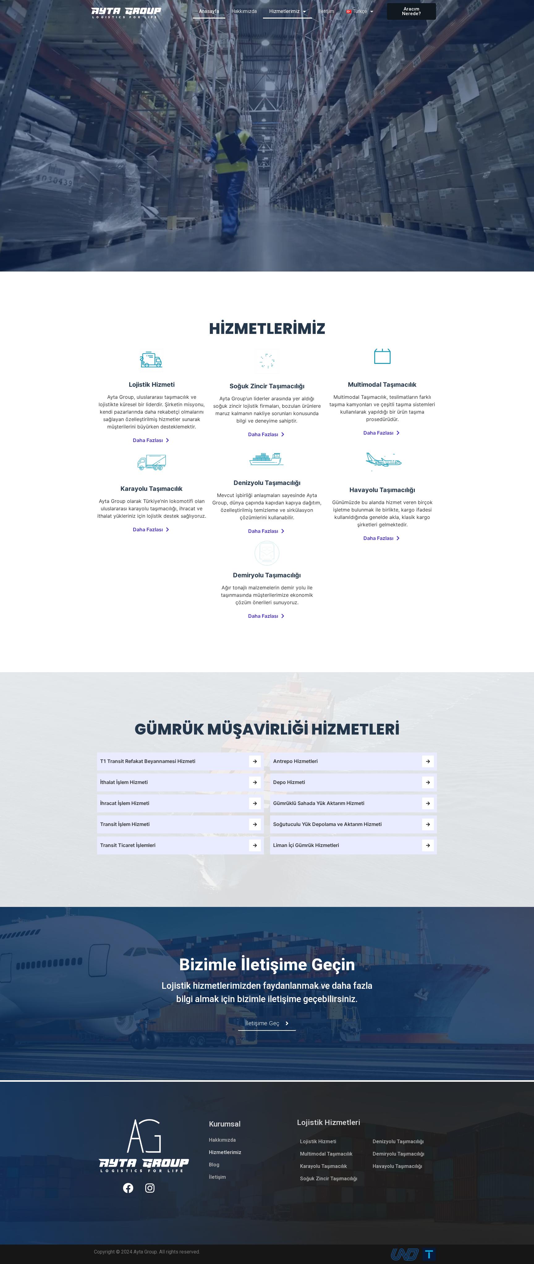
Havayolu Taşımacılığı (397, 1166)
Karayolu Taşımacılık (323, 1166)
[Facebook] (128, 1188)
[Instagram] (150, 1188)
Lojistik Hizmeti (318, 1141)
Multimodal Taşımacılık (326, 1154)
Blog (214, 1165)
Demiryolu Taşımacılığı (398, 1154)
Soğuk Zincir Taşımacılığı (328, 1179)
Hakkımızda (244, 11)
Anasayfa (209, 11)
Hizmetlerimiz (284, 11)
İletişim (326, 11)
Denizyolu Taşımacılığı (398, 1141)
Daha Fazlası (148, 440)
